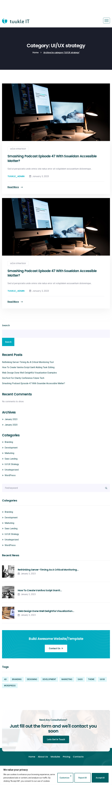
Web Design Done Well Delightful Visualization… (46, 611)
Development (11, 447)
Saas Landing (11, 458)
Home (36, 52)
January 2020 (11, 424)
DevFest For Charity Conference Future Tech (23, 378)
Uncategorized (12, 469)
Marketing (9, 453)
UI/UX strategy (18, 148)
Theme (91, 679)
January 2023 (11, 419)
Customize (64, 778)
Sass (80, 679)
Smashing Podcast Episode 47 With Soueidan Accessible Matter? (52, 158)
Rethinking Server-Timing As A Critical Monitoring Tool (28, 362)
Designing (32, 679)
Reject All (82, 778)
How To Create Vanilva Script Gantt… (40, 590)
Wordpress (10, 686)
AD (5, 679)
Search (6, 325)
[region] (56, 775)
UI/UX (102, 679)
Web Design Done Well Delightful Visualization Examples (29, 372)
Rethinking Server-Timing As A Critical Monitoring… (48, 569)
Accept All (100, 778)
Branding (9, 442)
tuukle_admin (16, 176)
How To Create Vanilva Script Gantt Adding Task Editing (28, 367)
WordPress (10, 475)
